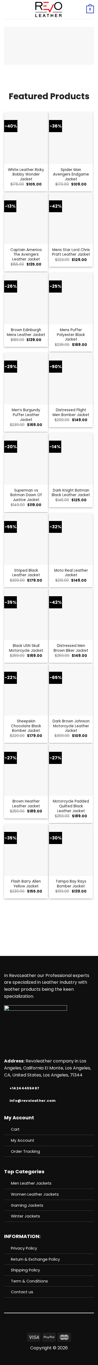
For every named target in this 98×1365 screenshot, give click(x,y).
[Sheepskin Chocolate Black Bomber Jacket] (26, 690)
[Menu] (7, 9)
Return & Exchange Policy (35, 1259)
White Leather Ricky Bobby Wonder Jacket (26, 174)
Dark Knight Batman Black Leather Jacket (71, 493)
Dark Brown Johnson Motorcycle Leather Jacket (71, 726)
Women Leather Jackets (35, 1194)
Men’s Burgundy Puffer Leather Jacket (26, 415)
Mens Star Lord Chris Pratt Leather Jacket (71, 252)
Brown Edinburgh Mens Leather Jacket (26, 332)
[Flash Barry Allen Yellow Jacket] (26, 850)
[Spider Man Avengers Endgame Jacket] (71, 138)
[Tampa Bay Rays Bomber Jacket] (71, 850)
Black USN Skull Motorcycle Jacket (26, 648)
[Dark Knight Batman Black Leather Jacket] (71, 459)
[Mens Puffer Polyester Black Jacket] (71, 298)
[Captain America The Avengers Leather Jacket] (26, 218)
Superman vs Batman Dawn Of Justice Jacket (26, 495)
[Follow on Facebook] (46, 1328)
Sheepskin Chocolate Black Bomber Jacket (26, 726)
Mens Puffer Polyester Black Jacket (71, 335)
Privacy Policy (24, 1248)
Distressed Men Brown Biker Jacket (71, 648)
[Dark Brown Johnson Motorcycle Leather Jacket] (71, 690)
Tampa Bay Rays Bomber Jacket (71, 884)
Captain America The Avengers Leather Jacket (26, 255)
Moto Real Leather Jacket (71, 573)
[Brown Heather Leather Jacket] (26, 770)
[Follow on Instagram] (52, 1328)
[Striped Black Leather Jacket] (26, 539)
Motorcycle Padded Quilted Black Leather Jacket (71, 806)
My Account (22, 1140)
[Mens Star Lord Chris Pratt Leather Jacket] (71, 218)
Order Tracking (25, 1151)
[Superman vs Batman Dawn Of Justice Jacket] (26, 459)
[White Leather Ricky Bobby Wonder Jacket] (26, 138)
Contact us (22, 1292)
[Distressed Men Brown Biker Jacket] (71, 614)
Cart (15, 1129)
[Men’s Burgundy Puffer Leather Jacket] (26, 378)
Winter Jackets (25, 1216)
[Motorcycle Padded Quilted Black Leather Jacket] (71, 770)
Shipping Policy (25, 1270)
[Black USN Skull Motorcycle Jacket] (26, 614)
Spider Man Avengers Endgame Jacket (71, 174)
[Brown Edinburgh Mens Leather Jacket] (26, 298)
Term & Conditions (29, 1281)
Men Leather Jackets (31, 1183)
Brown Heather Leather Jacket (26, 803)
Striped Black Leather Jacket (26, 573)
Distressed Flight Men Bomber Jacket (71, 412)
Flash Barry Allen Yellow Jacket (26, 884)
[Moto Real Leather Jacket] (71, 539)
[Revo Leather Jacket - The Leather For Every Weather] (48, 9)
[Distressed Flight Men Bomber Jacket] (71, 378)
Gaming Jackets (27, 1205)
